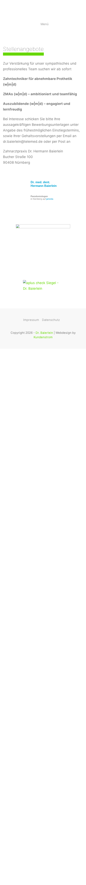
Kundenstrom (43, 337)
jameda (49, 199)
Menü (45, 24)
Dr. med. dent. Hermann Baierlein (44, 183)
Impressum (31, 320)
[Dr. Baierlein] (3, 8)
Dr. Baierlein (44, 333)
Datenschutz (51, 320)
